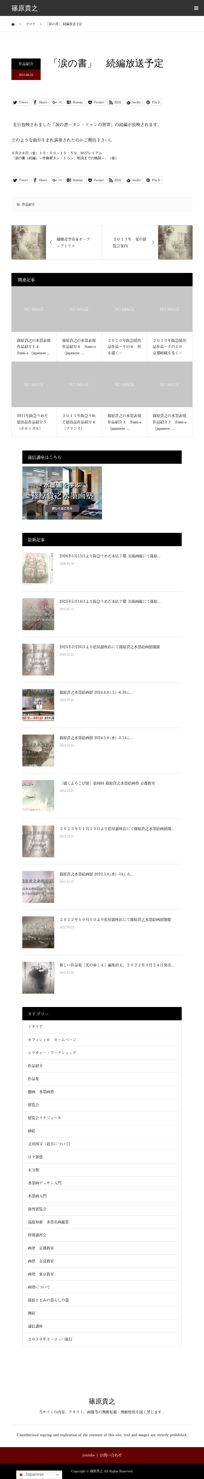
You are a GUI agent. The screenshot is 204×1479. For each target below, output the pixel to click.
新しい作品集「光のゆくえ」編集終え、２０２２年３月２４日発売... (117, 965)
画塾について (39, 1287)
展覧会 (33, 1104)
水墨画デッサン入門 (44, 1183)
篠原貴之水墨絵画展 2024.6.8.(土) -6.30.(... (96, 692)
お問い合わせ (111, 1455)
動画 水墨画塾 (41, 1091)
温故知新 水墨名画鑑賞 (48, 1222)
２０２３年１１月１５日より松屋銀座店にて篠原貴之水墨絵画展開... (117, 828)
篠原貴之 (24, 8)
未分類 (33, 1170)
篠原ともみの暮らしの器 (48, 1300)
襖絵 (31, 1313)
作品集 (33, 1078)
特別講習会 (37, 1235)
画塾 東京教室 (41, 1274)
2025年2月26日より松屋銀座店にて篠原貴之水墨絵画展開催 (110, 647)
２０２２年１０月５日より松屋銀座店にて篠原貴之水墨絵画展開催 (115, 919)
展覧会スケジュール (44, 1117)
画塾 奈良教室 (41, 1261)
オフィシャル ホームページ (54, 1039)
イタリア (35, 1026)
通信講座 (35, 1326)
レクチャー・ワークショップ (52, 1052)
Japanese (34, 1474)
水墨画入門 (37, 1196)
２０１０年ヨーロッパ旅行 (50, 1339)
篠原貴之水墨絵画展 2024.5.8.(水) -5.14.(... (96, 737)
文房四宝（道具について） (50, 1144)
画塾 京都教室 (41, 1248)
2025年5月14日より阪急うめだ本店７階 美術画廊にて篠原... (110, 601)
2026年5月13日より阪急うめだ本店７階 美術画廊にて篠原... (110, 556)
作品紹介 (26, 63)
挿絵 (31, 1131)
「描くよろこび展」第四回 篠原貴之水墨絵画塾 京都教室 (107, 783)
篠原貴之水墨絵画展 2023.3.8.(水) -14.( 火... (97, 874)
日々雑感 (35, 1157)
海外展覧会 (37, 1209)
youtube (88, 1455)
